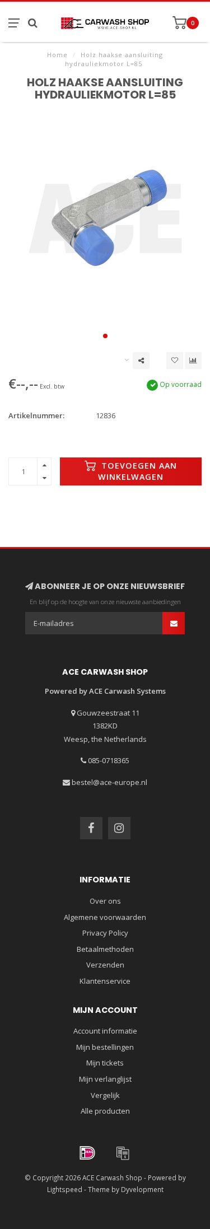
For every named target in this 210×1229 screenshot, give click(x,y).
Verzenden (105, 965)
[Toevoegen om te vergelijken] (193, 360)
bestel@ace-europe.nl (109, 782)
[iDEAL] (87, 1152)
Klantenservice (105, 981)
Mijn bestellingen (105, 1047)
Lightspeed (64, 1189)
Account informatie (105, 1031)
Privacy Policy (105, 933)
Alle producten (105, 1111)
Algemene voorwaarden (105, 917)
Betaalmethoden (105, 949)
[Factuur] (123, 1152)
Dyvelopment (142, 1189)
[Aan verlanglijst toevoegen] (174, 360)
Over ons (105, 901)
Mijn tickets (105, 1063)
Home (57, 54)
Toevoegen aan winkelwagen (137, 471)
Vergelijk (105, 1095)
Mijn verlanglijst (105, 1079)
